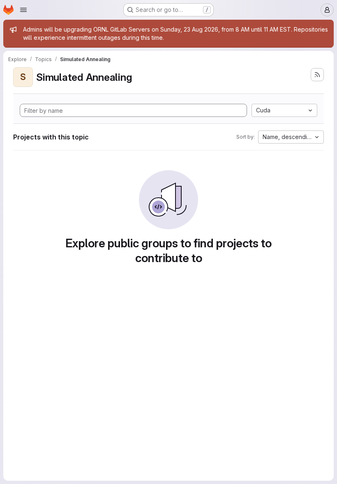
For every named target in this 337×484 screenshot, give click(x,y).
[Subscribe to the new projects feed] (317, 74)
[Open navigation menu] (23, 9)
